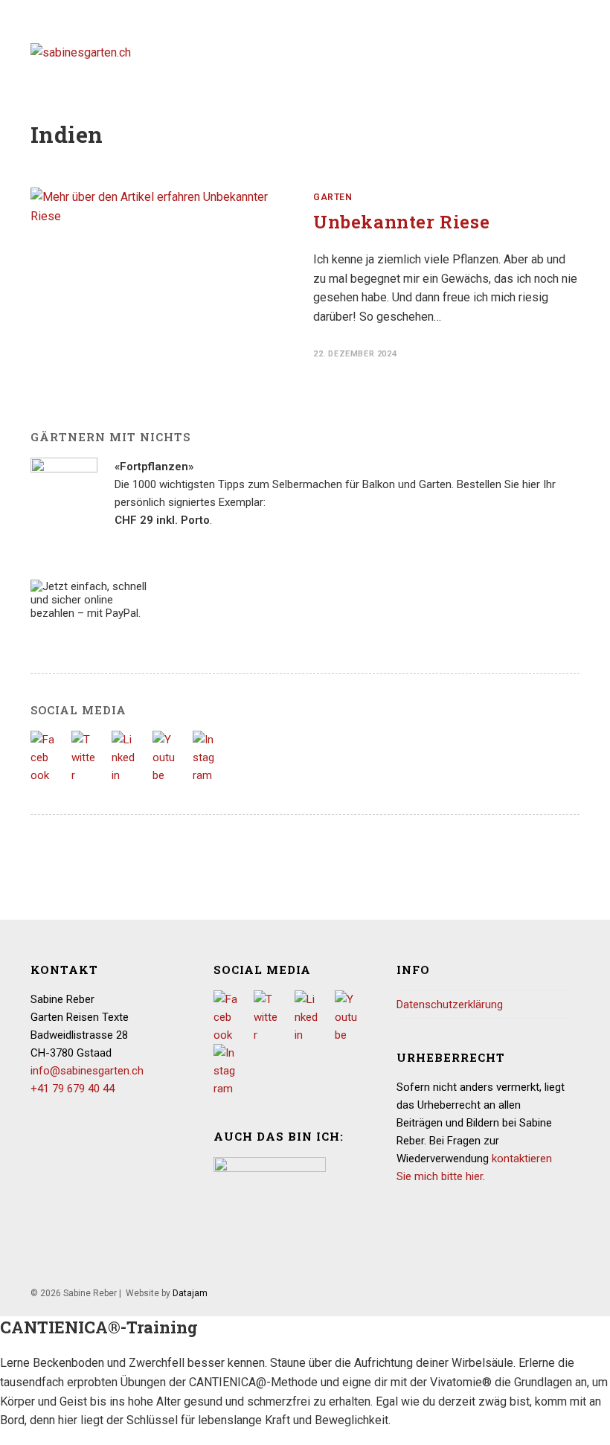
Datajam (190, 1293)
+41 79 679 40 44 (72, 1088)
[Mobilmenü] (575, 52)
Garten (333, 197)
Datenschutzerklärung (449, 1004)
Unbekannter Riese (401, 222)
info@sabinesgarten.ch (87, 1070)
